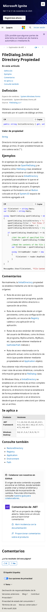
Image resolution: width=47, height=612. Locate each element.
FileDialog (21, 169)
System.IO (24, 193)
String (5, 136)
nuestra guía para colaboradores (18, 497)
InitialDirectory (31, 176)
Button (34, 190)
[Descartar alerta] (43, 4)
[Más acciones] (43, 47)
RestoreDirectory (15, 448)
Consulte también (11, 84)
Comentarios (9, 77)
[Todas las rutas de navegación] (4, 47)
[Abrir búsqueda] (30, 27)
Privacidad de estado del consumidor (17, 601)
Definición (8, 71)
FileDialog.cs (14, 102)
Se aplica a (8, 81)
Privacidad (6, 597)
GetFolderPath (14, 345)
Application (29, 361)
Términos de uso (9, 605)
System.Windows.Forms (30, 96)
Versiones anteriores (10, 594)
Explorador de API (16, 47)
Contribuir (35, 594)
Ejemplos (8, 74)
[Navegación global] (2, 27)
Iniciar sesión (39, 27)
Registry (35, 318)
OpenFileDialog (28, 165)
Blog (24, 594)
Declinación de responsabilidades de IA (18, 590)
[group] (23, 124)
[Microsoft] (23, 27)
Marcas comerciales (27, 605)
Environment (13, 458)
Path (9, 462)
